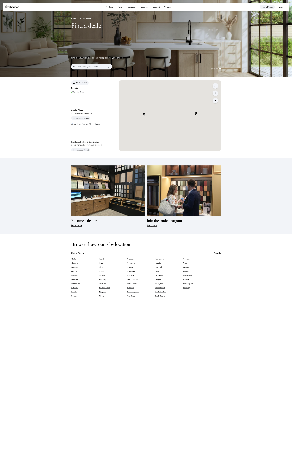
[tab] (212, 68)
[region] (146, 38)
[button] (195, 113)
